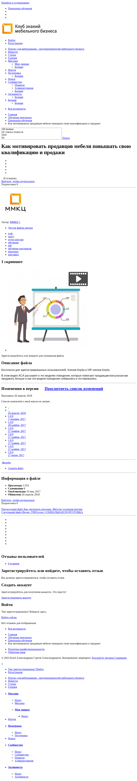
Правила (20, 85)
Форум (12, 70)
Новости (13, 51)
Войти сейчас (9, 617)
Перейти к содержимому (15, 2)
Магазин (13, 61)
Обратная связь (16, 652)
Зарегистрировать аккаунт (16, 597)
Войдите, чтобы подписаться (17, 181)
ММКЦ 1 (15, 222)
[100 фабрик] (32, 129)
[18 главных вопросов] (32, 132)
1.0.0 (17, 418)
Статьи (12, 55)
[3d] (32, 137)
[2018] (32, 135)
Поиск (11, 79)
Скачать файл (15, 468)
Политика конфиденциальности (26, 649)
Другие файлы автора (20, 227)
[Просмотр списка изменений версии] (8, 407)
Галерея (12, 58)
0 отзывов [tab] (13, 563)
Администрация (24, 88)
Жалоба (6, 462)
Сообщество (15, 82)
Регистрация (15, 43)
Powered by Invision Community (109, 657)
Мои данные (22, 64)
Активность (15, 94)
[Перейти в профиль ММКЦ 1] (15, 216)
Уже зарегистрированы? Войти (26, 669)
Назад (18, 700)
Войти (11, 40)
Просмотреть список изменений (74, 388)
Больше (19, 67)
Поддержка (14, 73)
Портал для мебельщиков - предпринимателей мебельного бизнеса (46, 48)
